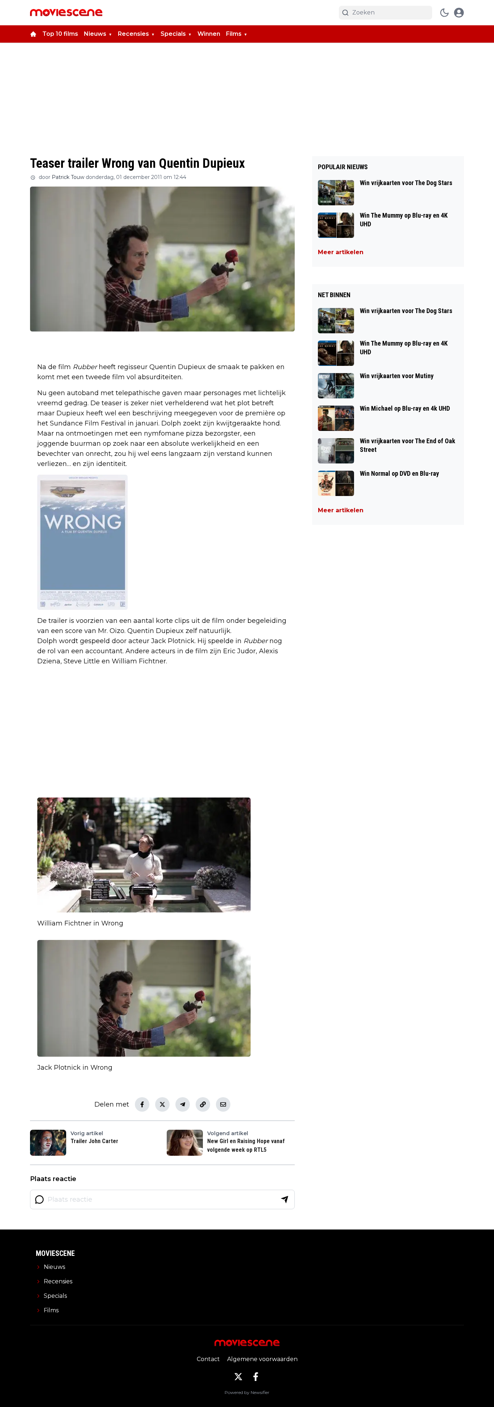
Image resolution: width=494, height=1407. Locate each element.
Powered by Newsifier (247, 1392)
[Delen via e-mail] (223, 1104)
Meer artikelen (340, 252)
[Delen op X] (162, 1104)
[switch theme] (444, 13)
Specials (173, 33)
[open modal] (459, 13)
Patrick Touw (68, 177)
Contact (208, 1359)
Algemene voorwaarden (262, 1359)
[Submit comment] (284, 1199)
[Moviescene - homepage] (66, 12)
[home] (33, 34)
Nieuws (95, 33)
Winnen (208, 33)
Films (234, 33)
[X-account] (238, 1376)
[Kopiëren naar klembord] (203, 1104)
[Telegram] (182, 1104)
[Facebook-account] (255, 1376)
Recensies (133, 33)
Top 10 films (60, 33)
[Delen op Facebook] (142, 1104)
